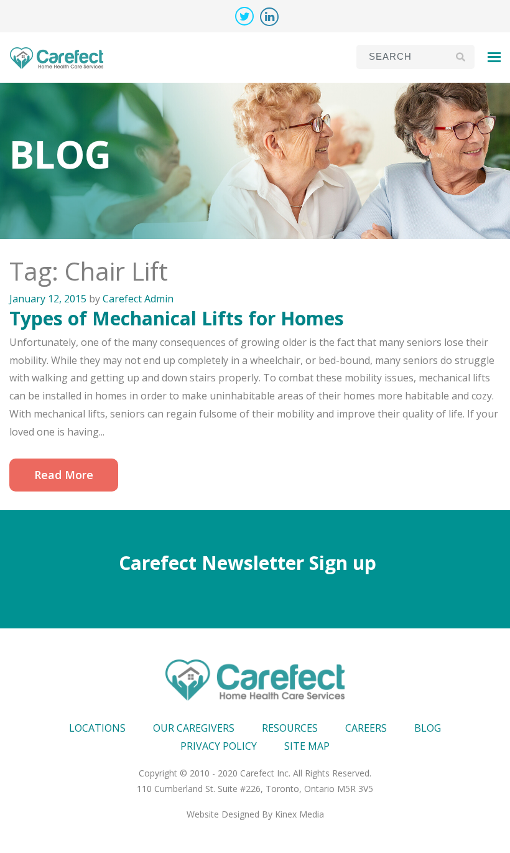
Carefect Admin (138, 298)
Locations (97, 728)
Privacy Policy (218, 746)
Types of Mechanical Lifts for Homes (176, 318)
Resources (290, 728)
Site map (307, 746)
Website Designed (223, 814)
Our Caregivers (193, 728)
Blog (427, 728)
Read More (63, 474)
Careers (366, 728)
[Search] (460, 56)
